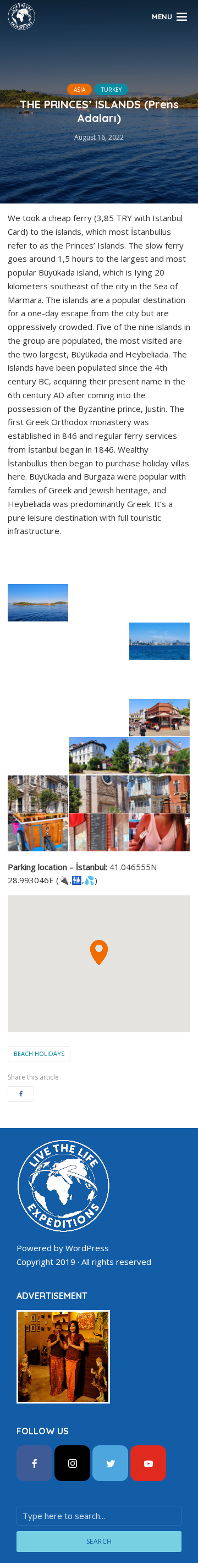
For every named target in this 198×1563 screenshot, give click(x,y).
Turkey (111, 89)
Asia (79, 89)
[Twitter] (110, 1463)
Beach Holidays (39, 1053)
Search (99, 1541)
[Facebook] (34, 1463)
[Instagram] (72, 1463)
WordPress (87, 1247)
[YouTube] (148, 1463)
